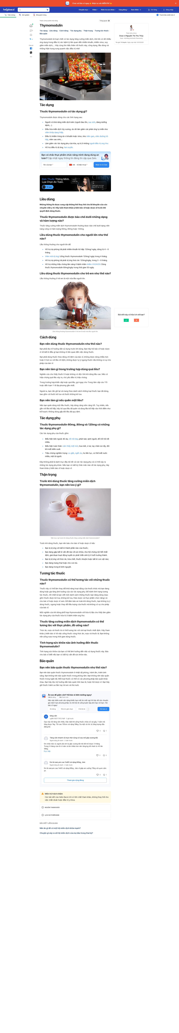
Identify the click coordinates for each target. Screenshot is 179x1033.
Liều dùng (53, 31)
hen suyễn (68, 147)
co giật (71, 453)
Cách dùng (63, 31)
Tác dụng (43, 31)
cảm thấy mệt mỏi (70, 446)
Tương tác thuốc (102, 31)
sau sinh (91, 122)
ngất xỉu (78, 453)
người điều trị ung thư (99, 143)
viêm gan (90, 136)
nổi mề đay (73, 439)
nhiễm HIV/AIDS (93, 264)
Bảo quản (43, 34)
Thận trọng (88, 31)
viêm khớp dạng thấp (54, 132)
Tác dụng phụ (76, 31)
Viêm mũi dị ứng (52, 256)
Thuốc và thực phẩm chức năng (49, 20)
